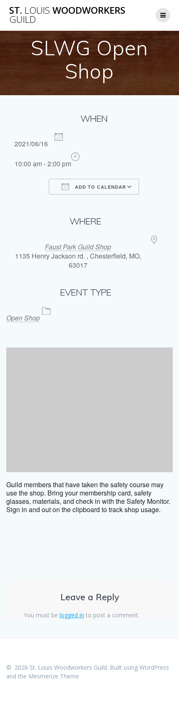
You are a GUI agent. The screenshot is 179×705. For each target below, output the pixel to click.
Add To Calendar (99, 187)
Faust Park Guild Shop (78, 246)
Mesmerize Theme (53, 676)
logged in (72, 615)
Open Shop (23, 318)
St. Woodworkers (67, 15)
